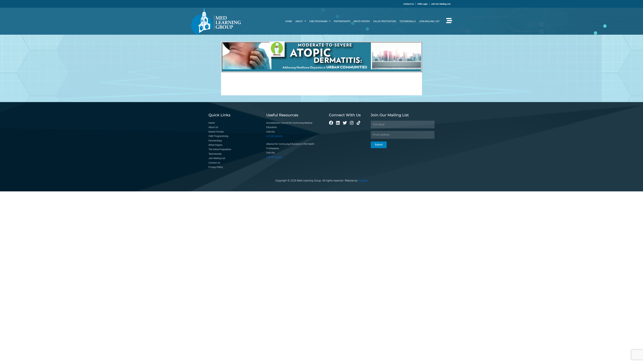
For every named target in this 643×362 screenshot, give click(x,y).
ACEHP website (274, 157)
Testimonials (407, 21)
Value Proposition (384, 21)
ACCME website (274, 136)
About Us (213, 127)
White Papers (362, 21)
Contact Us (214, 162)
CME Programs (318, 21)
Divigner (363, 180)
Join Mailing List (429, 21)
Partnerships (342, 21)
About (299, 21)
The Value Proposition (219, 149)
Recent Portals (216, 131)
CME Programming (218, 136)
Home (288, 21)
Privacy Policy (215, 167)
